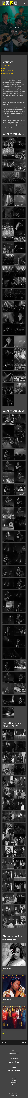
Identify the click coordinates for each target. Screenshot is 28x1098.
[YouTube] (18, 1062)
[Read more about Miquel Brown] (14, 986)
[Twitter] (12, 1062)
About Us (14, 1085)
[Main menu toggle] (24, 3)
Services (14, 1080)
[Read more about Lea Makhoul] (14, 954)
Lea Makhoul (6, 968)
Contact (14, 1087)
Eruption (5, 1031)
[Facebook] (10, 1062)
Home (14, 1076)
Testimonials (14, 1082)
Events (14, 1078)
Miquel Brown (6, 999)
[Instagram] (15, 1062)
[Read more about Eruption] (14, 1017)
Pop (3, 970)
